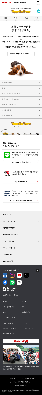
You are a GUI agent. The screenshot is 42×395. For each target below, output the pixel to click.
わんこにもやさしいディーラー (13, 99)
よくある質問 (7, 110)
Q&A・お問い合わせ (9, 323)
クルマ (5, 302)
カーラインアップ (9, 221)
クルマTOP (7, 214)
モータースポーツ (8, 328)
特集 (16, 18)
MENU (38, 4)
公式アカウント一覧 (9, 295)
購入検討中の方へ (9, 228)
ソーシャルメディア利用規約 (19, 382)
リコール (24, 323)
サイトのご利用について (21, 385)
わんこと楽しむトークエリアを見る (21, 200)
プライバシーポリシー (27, 378)
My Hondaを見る (21, 181)
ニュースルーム (27, 328)
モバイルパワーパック (29, 312)
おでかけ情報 (5, 18)
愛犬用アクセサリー (9, 104)
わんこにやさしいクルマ (26, 18)
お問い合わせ (7, 115)
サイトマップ (12, 378)
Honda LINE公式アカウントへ (21, 162)
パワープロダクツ (8, 307)
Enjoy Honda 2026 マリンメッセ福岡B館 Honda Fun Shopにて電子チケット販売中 (21, 368)
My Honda (7, 261)
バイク (24, 302)
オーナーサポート (9, 248)
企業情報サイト (8, 333)
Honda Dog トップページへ (19, 53)
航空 (4, 312)
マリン (24, 307)
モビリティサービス (9, 317)
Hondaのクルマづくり (11, 234)
